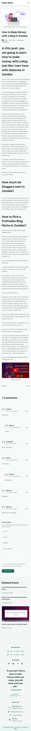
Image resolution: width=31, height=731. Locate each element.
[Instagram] (13, 663)
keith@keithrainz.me (17, 712)
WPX (15, 729)
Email (5, 537)
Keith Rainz (7, 3)
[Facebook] (9, 663)
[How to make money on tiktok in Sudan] (15, 614)
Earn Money (20, 40)
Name (5, 531)
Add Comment (7, 549)
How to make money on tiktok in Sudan (14, 624)
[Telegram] (17, 663)
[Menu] (28, 3)
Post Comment (8, 571)
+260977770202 (17, 708)
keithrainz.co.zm (17, 721)
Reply (27, 411)
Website (5, 543)
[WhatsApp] (22, 663)
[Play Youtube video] (15, 370)
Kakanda (9, 490)
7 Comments (5, 42)
